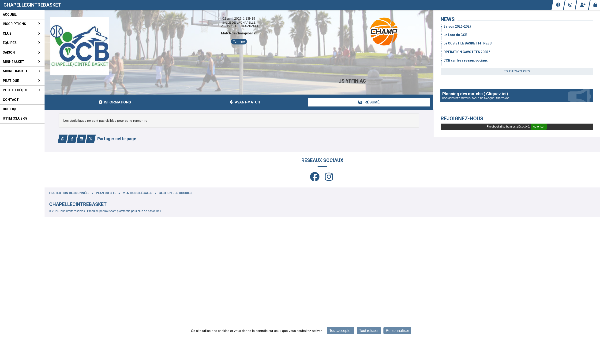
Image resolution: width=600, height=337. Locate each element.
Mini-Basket (13, 62)
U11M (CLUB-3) (15, 118)
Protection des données (69, 193)
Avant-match (247, 102)
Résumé (372, 102)
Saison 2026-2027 (457, 26)
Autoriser (538, 126)
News (448, 19)
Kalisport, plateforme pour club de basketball (132, 211)
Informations (117, 102)
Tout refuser (369, 331)
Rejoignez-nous (462, 118)
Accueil (10, 14)
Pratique (11, 81)
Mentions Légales (137, 193)
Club (7, 33)
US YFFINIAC (352, 81)
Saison (9, 52)
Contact (11, 100)
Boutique (11, 109)
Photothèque (15, 90)
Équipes (10, 43)
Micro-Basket (15, 71)
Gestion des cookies (175, 193)
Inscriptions (14, 24)
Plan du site (106, 193)
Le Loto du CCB (455, 35)
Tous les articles (517, 71)
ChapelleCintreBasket (32, 5)
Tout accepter (340, 331)
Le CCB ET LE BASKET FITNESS (467, 43)
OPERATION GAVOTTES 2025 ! (466, 52)
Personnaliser (397, 331)
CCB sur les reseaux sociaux (465, 60)
